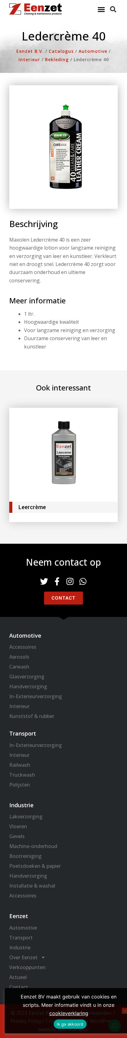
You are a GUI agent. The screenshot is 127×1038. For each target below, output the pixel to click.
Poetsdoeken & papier (35, 866)
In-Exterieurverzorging (35, 696)
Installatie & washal (32, 885)
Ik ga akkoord (70, 1024)
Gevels (17, 836)
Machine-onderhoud (33, 846)
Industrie (20, 947)
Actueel (18, 977)
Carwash (19, 666)
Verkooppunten (27, 967)
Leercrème (32, 507)
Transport (21, 937)
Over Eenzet (23, 957)
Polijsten (19, 784)
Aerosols (19, 656)
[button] (101, 9)
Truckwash (22, 774)
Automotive (23, 927)
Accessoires (22, 646)
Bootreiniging (25, 856)
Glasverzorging (26, 676)
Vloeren (18, 826)
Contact (18, 987)
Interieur (19, 706)
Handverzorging (28, 686)
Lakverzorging (26, 816)
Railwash (19, 765)
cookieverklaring (68, 1013)
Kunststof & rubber (31, 716)
